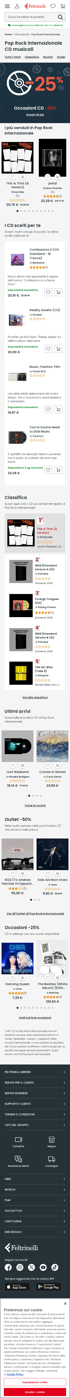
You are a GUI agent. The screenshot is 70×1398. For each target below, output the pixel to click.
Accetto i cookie (35, 1392)
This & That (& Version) (17, 185)
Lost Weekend (17, 772)
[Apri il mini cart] (62, 6)
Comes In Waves (52, 772)
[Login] (17, 6)
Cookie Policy (15, 1374)
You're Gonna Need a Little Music (45, 429)
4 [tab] (41, 119)
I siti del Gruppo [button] (17, 1125)
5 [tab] (33, 211)
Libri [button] (8, 1179)
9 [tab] (48, 211)
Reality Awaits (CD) (45, 310)
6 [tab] (37, 211)
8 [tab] (45, 211)
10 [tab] (52, 211)
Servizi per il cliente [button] (19, 1083)
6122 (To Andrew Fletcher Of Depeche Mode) (17, 882)
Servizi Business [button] (16, 1093)
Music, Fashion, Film (45, 367)
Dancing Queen (17, 984)
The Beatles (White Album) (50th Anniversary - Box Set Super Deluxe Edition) (52, 986)
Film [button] (7, 1200)
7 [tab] (41, 211)
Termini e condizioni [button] (20, 1114)
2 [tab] (33, 119)
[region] (35, 1348)
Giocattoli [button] (13, 1211)
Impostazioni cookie (35, 1382)
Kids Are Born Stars (52, 880)
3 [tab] (37, 119)
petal (52, 183)
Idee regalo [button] (13, 1232)
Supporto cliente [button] (18, 1104)
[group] (35, 25)
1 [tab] (29, 119)
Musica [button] (10, 1189)
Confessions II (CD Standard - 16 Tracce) (44, 254)
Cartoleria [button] (13, 1221)
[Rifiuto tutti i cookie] (65, 1303)
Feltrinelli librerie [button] (18, 1072)
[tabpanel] (35, 93)
